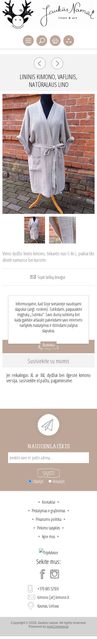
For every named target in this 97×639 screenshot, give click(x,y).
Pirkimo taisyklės (48, 528)
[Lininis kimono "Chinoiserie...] (40, 63)
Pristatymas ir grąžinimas (48, 511)
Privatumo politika (48, 519)
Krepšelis (55, 40)
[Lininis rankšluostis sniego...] (57, 63)
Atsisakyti (59, 481)
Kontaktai (48, 502)
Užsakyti (38, 481)
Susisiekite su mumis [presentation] (48, 361)
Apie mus (48, 536)
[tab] (48, 361)
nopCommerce (58, 627)
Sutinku (48, 345)
